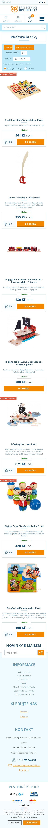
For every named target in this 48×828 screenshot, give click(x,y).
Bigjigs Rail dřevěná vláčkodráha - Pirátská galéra (24, 363)
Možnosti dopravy (24, 676)
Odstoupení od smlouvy (24, 694)
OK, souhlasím (32, 823)
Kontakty (24, 683)
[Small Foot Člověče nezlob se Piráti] (24, 95)
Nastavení (14, 823)
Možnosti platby (24, 672)
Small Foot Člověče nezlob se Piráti (24, 120)
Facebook (24, 712)
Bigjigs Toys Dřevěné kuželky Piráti (24, 526)
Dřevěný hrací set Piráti (24, 444)
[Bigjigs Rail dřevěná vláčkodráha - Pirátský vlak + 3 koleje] (24, 254)
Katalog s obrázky (14, 68)
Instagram (24, 717)
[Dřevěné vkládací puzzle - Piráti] (24, 583)
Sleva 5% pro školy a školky (24, 687)
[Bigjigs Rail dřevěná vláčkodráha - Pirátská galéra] (24, 337)
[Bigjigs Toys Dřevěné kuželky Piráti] (24, 501)
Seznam (30, 68)
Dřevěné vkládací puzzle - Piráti (24, 608)
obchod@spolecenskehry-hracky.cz (26, 767)
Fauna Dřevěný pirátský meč (24, 197)
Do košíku (30, 142)
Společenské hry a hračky (24, 691)
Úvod (8, 2)
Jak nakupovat (24, 679)
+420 (26, 760)
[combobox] (24, 53)
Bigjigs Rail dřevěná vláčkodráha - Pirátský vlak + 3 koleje (24, 281)
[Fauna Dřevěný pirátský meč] (24, 172)
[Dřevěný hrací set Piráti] (24, 419)
